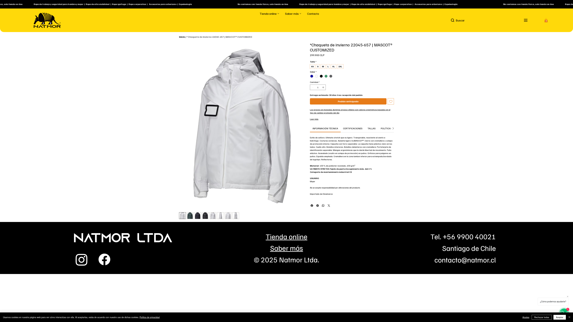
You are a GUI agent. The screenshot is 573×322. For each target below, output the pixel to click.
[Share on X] (329, 205)
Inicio (182, 36)
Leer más (314, 119)
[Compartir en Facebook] (312, 205)
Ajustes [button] (525, 317)
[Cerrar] (569, 317)
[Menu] (525, 20)
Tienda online (286, 236)
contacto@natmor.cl (465, 259)
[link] (325, 128)
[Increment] (323, 87)
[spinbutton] (318, 87)
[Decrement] (312, 87)
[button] (546, 20)
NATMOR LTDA (122, 239)
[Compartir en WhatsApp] (323, 205)
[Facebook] (104, 259)
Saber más (286, 247)
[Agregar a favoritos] (391, 101)
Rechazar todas (541, 317)
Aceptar (559, 317)
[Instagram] (81, 259)
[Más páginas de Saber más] (300, 13)
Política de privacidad (150, 317)
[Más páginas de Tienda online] (278, 13)
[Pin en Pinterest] (317, 205)
